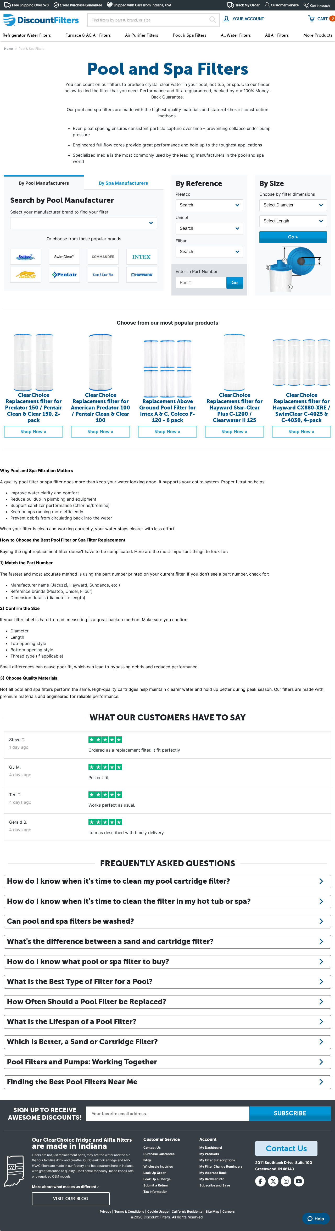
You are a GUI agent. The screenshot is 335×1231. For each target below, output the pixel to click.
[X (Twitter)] (273, 1181)
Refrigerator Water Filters (27, 35)
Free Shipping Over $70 (30, 5)
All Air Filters (277, 35)
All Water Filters (236, 35)
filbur (181, 240)
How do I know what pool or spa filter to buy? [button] (88, 961)
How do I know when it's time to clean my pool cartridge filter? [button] (118, 881)
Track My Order (247, 5)
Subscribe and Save (214, 1185)
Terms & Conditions (129, 1211)
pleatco (183, 194)
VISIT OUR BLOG (70, 1198)
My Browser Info (211, 1179)
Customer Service (285, 5)
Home (8, 49)
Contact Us (152, 1148)
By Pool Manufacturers (44, 183)
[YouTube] (299, 1181)
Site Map (212, 1211)
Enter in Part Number (196, 271)
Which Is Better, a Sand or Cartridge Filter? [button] (82, 1041)
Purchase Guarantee (159, 1154)
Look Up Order (154, 1173)
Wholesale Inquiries (158, 1166)
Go (235, 282)
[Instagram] (286, 1181)
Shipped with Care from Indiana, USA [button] (142, 5)
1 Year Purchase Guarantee (81, 5)
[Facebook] (260, 1181)
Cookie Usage (158, 1211)
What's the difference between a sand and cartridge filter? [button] (110, 941)
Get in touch (320, 6)
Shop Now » (34, 431)
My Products (209, 1154)
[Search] (213, 20)
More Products (317, 35)
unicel (182, 217)
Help (319, 1218)
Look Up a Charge (157, 1179)
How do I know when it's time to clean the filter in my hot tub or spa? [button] (129, 901)
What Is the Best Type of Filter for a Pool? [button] (80, 981)
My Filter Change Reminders (221, 1166)
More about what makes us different (64, 1186)
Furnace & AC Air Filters (88, 35)
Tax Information (155, 1192)
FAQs (147, 1160)
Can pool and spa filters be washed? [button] (70, 921)
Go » (293, 237)
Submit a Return (155, 1185)
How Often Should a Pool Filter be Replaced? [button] (86, 1001)
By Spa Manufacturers (123, 183)
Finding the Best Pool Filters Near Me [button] (72, 1081)
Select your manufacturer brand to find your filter (59, 212)
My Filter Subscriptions (217, 1160)
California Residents (187, 1211)
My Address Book (213, 1173)
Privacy (105, 1211)
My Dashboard (210, 1148)
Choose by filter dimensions (287, 194)
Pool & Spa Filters (189, 35)
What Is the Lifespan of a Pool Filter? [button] (71, 1021)
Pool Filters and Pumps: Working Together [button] (82, 1062)
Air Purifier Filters (141, 35)
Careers (228, 1211)
